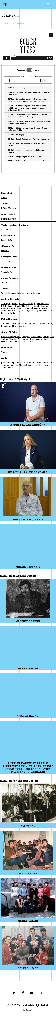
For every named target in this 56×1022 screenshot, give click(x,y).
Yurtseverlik (7, 311)
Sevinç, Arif (48, 337)
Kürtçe (12, 308)
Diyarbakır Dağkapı (27, 324)
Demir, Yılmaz (7, 337)
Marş (19, 308)
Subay (44, 308)
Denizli (13, 324)
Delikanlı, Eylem (8, 219)
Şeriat (13, 313)
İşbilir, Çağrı (7, 240)
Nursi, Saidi (36, 337)
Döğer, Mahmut (8, 208)
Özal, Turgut (27, 341)
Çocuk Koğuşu (26, 311)
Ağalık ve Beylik (41, 304)
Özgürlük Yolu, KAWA (44, 311)
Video (4, 198)
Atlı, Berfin (6, 229)
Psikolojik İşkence (31, 308)
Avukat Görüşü (26, 304)
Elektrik (26, 306)
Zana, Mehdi (14, 341)
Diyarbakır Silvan (9, 326)
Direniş (18, 306)
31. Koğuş (5, 304)
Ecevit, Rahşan (22, 337)
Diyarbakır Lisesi (44, 324)
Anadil (15, 304)
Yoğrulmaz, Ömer (26, 339)
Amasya (5, 324)
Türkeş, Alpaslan (9, 339)
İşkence (5, 313)
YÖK (16, 311)
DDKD (4, 306)
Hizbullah (35, 306)
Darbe (11, 306)
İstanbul (5, 251)
